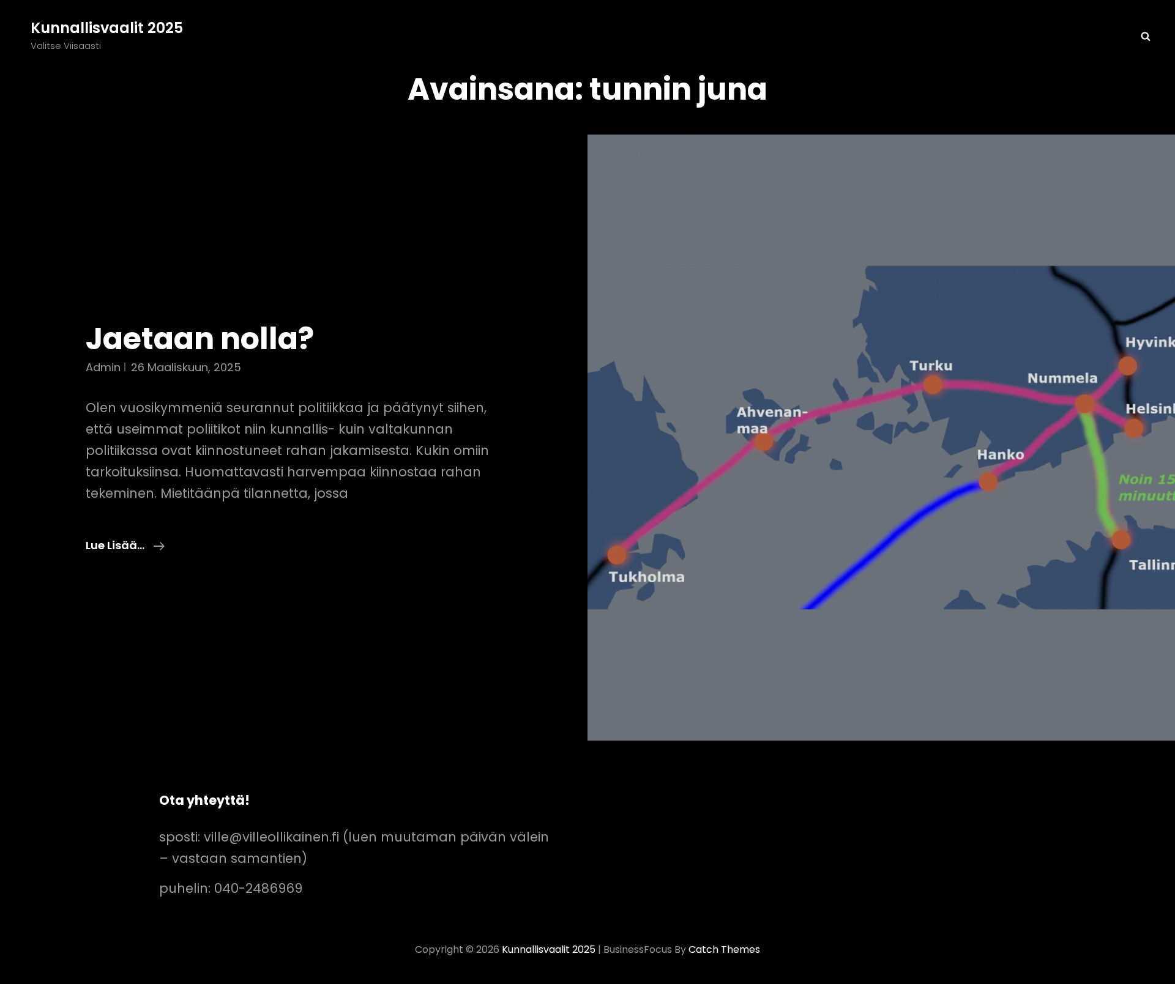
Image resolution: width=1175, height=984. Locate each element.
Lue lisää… (125, 546)
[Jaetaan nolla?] (881, 438)
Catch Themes (724, 949)
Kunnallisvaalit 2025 (107, 28)
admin (103, 367)
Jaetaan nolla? (200, 339)
